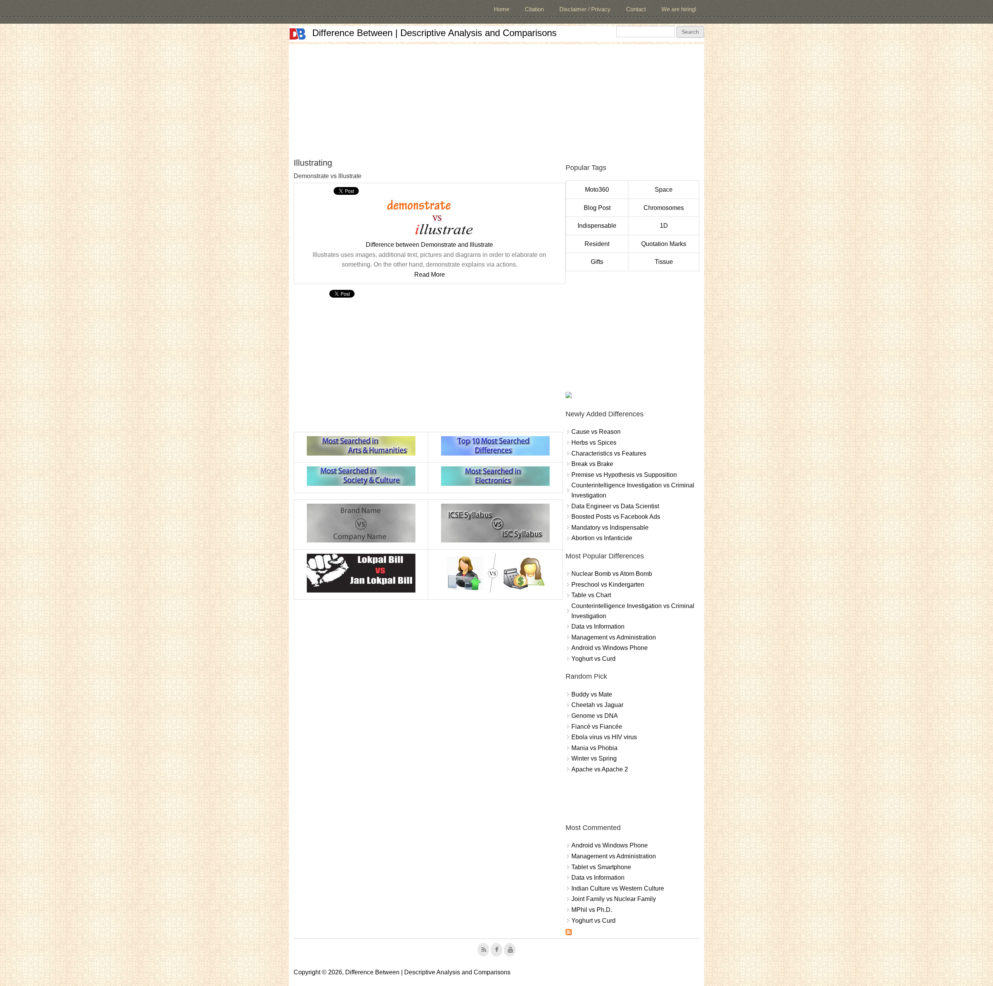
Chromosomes (664, 207)
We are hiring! (678, 9)
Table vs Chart (591, 595)
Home (501, 9)
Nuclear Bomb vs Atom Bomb (611, 573)
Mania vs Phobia (594, 748)
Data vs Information (598, 626)
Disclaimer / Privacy (585, 9)
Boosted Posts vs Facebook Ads (615, 516)
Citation (534, 9)
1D (664, 225)
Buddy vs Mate (591, 694)
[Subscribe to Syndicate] (569, 933)
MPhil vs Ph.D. (591, 909)
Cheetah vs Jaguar (597, 705)
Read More (429, 274)
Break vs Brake (592, 464)
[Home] (297, 34)
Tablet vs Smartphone (601, 867)
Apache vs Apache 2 (599, 769)
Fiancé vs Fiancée (596, 726)
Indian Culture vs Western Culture (617, 888)
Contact (636, 9)
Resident (597, 244)
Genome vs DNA (594, 715)
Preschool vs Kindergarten (607, 584)
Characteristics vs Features (608, 453)
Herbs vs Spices (593, 442)
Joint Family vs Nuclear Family (613, 899)
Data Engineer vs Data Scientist (615, 506)
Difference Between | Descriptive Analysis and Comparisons (434, 33)
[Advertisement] (496, 98)
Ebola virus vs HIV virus (604, 737)
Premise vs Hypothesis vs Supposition (624, 474)
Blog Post (597, 207)
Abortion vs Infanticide (601, 538)
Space (664, 189)
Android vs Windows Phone (609, 648)
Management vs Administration (613, 637)
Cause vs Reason (596, 431)
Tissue (664, 261)
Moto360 (597, 189)
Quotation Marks (663, 244)
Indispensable (597, 225)
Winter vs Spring (594, 758)
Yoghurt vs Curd (593, 658)
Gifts (597, 261)
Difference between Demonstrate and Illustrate (429, 244)
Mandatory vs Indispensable (610, 527)
